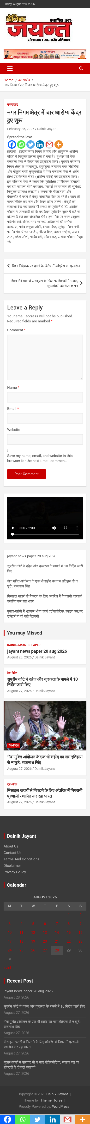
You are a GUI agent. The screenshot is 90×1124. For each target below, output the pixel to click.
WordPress (61, 1106)
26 (33, 950)
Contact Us (13, 853)
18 (21, 941)
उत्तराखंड (12, 104)
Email (13, 409)
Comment (16, 330)
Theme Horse (51, 1100)
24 (10, 950)
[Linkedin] (40, 144)
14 (57, 932)
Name (13, 388)
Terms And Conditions (21, 859)
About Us (11, 846)
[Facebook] (12, 144)
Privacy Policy (15, 872)
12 (33, 932)
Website (13, 430)
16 (80, 932)
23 (80, 941)
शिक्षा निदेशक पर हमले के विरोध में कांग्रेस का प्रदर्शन (46, 266)
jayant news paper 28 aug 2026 (31, 556)
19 (33, 941)
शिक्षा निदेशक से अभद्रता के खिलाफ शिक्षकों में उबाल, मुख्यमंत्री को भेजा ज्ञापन (44, 283)
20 (45, 941)
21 (57, 941)
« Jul (7, 968)
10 (10, 932)
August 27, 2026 (19, 691)
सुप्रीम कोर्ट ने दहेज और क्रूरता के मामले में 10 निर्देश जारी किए (44, 1006)
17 (10, 941)
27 (45, 950)
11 (21, 932)
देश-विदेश (12, 673)
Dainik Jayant (47, 129)
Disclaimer (12, 865)
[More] (58, 144)
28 (57, 950)
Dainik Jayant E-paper (24, 645)
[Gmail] (49, 144)
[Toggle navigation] (10, 68)
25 (21, 950)
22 (69, 941)
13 (45, 932)
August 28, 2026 (19, 657)
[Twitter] (30, 144)
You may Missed (24, 633)
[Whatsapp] (21, 144)
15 (69, 932)
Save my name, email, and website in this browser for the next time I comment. (40, 458)
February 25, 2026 (20, 129)
